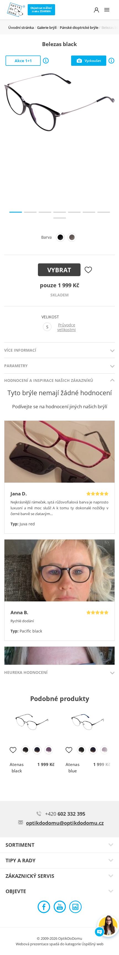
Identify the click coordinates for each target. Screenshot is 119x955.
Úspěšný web (93, 943)
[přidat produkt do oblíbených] (13, 750)
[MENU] (106, 9)
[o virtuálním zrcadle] (111, 60)
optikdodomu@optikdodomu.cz (65, 823)
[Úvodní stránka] (16, 9)
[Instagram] (75, 908)
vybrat (59, 270)
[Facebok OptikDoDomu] (44, 908)
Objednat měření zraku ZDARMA (41, 9)
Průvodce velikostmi (66, 327)
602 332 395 (65, 813)
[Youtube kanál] (59, 908)
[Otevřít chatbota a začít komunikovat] (108, 926)
